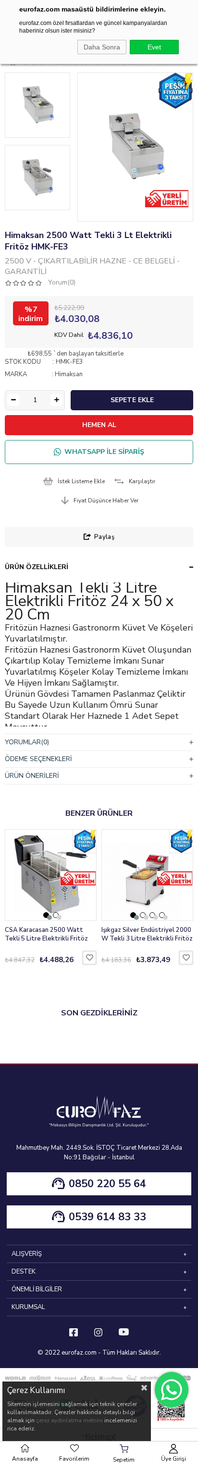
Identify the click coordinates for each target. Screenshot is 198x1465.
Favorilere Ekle (89, 958)
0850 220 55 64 (107, 1184)
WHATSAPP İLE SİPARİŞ (104, 451)
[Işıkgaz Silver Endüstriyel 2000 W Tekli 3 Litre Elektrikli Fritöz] (147, 875)
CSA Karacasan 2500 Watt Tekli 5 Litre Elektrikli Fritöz (46, 934)
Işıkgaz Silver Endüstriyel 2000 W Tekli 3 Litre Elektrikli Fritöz (147, 934)
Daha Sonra (102, 47)
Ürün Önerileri (32, 775)
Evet (154, 47)
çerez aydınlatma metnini (69, 1420)
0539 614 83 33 (107, 1217)
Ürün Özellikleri (36, 567)
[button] (46, 915)
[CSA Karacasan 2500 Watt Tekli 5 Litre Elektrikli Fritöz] (51, 875)
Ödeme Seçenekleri (38, 758)
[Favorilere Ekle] (181, 84)
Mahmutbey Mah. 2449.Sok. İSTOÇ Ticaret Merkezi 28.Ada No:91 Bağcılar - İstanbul (99, 1152)
